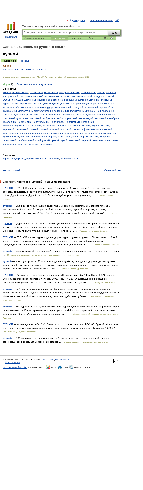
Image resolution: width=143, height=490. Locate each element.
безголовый (36, 92)
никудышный (64, 125)
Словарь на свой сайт (101, 20)
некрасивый (24, 121)
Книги (92, 38)
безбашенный (20, 92)
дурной (7, 205)
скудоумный (9, 140)
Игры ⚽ (108, 38)
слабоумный (42, 140)
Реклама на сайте (63, 360)
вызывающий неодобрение (60, 96)
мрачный (105, 107)
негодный (100, 118)
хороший (8, 158)
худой (18, 144)
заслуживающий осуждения (54, 103)
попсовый (66, 129)
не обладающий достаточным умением (72, 110)
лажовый (66, 107)
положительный (70, 158)
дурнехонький (10, 103)
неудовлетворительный (16, 125)
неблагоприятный (67, 118)
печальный (22, 129)
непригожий (57, 121)
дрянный (94, 99)
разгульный (57, 136)
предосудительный (86, 132)
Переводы (76, 38)
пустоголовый (42, 136)
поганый (54, 129)
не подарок (103, 110)
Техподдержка (48, 360)
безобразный (88, 92)
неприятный (73, 121)
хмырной (98, 140)
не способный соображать (40, 118)
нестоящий (87, 121)
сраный (55, 140)
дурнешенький (28, 103)
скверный (105, 136)
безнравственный (69, 92)
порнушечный (104, 129)
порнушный (9, 132)
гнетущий (17, 99)
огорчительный (81, 125)
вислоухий (26, 96)
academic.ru (11, 37)
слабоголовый (26, 140)
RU (117, 20)
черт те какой (30, 144)
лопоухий (78, 107)
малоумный (91, 107)
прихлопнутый (11, 136)
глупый (7, 99)
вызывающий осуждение (91, 96)
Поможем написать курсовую (35, 84)
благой (101, 92)
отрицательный (100, 125)
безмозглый (51, 92)
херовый (87, 140)
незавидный (9, 121)
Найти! (114, 32)
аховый (7, 92)
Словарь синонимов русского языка (36, 38)
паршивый (8, 129)
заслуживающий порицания (87, 103)
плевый (34, 129)
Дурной (7, 223)
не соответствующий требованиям (91, 114)
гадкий (110, 96)
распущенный (74, 136)
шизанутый (46, 144)
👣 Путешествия (12, 362)
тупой (64, 140)
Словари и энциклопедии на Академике (51, 26)
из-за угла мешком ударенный (42, 107)
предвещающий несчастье (58, 132)
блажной (111, 92)
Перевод (24, 60)
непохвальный (41, 121)
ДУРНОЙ (8, 188)
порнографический (84, 129)
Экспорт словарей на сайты (15, 367)
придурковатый (107, 132)
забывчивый (109, 170)
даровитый (14, 170)
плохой (44, 129)
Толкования (59, 38)
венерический (10, 96)
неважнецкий (85, 118)
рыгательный (90, 136)
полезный (53, 158)
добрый (18, 158)
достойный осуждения (37, 99)
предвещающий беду (29, 132)
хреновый (8, 144)
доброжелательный (35, 158)
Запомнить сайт (78, 20)
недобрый (113, 118)
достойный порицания (64, 99)
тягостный (74, 140)
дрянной (83, 99)
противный (26, 136)
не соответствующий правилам (52, 114)
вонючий (38, 96)
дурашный (107, 99)
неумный (36, 125)
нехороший (49, 125)
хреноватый (111, 140)
